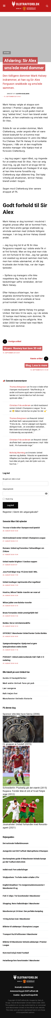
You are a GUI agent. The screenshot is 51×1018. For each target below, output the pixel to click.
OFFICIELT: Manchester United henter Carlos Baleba (25, 633)
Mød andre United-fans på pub (18, 683)
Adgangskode (8, 489)
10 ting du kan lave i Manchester (16, 919)
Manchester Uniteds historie (17, 698)
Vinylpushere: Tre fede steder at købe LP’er (21, 877)
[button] (4, 6)
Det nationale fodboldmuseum (15, 843)
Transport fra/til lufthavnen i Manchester (20, 934)
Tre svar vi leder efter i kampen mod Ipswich (21, 528)
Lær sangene (9, 688)
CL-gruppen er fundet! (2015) (17, 744)
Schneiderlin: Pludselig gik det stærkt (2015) (25, 787)
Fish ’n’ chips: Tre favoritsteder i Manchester (21, 896)
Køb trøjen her (10, 693)
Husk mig (9, 499)
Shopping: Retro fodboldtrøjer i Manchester (21, 903)
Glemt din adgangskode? (25, 512)
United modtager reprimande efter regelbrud (21, 582)
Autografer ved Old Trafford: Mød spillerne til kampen (25, 851)
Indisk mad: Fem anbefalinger (15, 870)
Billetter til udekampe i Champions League (21, 926)
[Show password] (46, 493)
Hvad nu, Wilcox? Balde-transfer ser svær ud (21, 592)
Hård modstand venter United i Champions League (24, 538)
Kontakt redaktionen (24, 987)
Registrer (7, 512)
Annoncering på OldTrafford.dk (24, 991)
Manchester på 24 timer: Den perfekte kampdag (23, 911)
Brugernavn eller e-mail (11, 479)
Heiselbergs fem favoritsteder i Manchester (21, 960)
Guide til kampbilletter (15, 678)
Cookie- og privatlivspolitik (25, 995)
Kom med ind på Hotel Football (16, 953)
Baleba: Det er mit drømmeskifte (16, 623)
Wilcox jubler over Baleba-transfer (17, 602)
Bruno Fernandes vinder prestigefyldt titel (20, 613)
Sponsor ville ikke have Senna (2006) (21, 714)
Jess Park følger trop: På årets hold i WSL (20, 572)
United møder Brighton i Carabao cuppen (20, 562)
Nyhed (6, 52)
